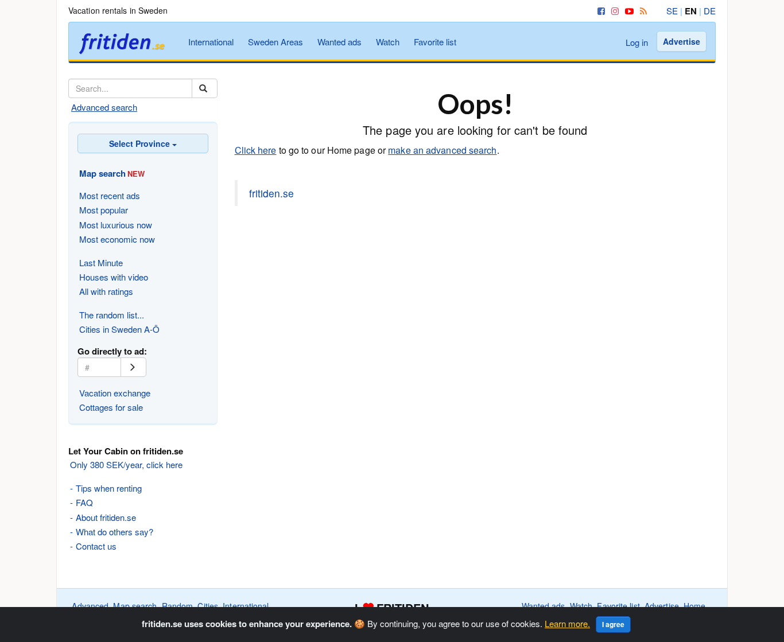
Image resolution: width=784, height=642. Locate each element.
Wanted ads (339, 42)
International (211, 42)
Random (177, 606)
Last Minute (101, 262)
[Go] (133, 367)
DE (710, 11)
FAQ (84, 502)
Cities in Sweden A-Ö (119, 329)
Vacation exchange (114, 393)
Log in (637, 42)
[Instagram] (613, 11)
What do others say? (114, 532)
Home (694, 606)
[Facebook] (599, 11)
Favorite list (435, 42)
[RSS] (641, 11)
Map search (135, 606)
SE (672, 11)
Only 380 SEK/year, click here (126, 464)
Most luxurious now (115, 225)
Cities (207, 606)
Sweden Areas (275, 42)
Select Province (140, 143)
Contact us (96, 546)
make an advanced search (442, 150)
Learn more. (567, 623)
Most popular (103, 210)
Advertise (681, 41)
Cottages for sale (111, 407)
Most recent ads (109, 195)
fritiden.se (271, 193)
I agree (613, 624)
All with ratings (106, 291)
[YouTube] (627, 11)
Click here (256, 150)
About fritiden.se (106, 517)
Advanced (90, 606)
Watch (387, 42)
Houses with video (113, 277)
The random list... (111, 315)
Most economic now (117, 239)
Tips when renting (109, 488)
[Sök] (205, 88)
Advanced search (104, 107)
